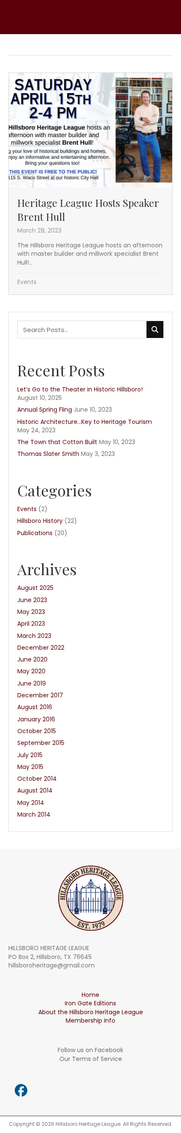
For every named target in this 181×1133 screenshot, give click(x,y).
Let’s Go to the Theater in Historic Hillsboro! (80, 389)
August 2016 (34, 707)
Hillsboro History (40, 521)
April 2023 (31, 623)
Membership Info (90, 1020)
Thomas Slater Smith (48, 454)
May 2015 (30, 767)
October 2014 (37, 778)
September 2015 (40, 743)
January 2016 (36, 719)
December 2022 (40, 647)
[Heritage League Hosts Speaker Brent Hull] (90, 184)
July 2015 (30, 755)
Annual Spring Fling (44, 409)
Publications (35, 533)
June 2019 (31, 683)
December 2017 (40, 695)
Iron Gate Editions (90, 1003)
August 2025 (35, 588)
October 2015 (36, 731)
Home (90, 995)
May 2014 (30, 802)
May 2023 (31, 612)
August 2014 (35, 790)
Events (27, 282)
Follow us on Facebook (90, 1050)
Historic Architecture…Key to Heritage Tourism (84, 422)
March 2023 (34, 636)
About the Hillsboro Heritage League (90, 1012)
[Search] (154, 329)
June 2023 (32, 600)
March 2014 (34, 814)
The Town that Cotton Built (57, 442)
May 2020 (31, 671)
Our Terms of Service (90, 1059)
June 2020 (32, 659)
